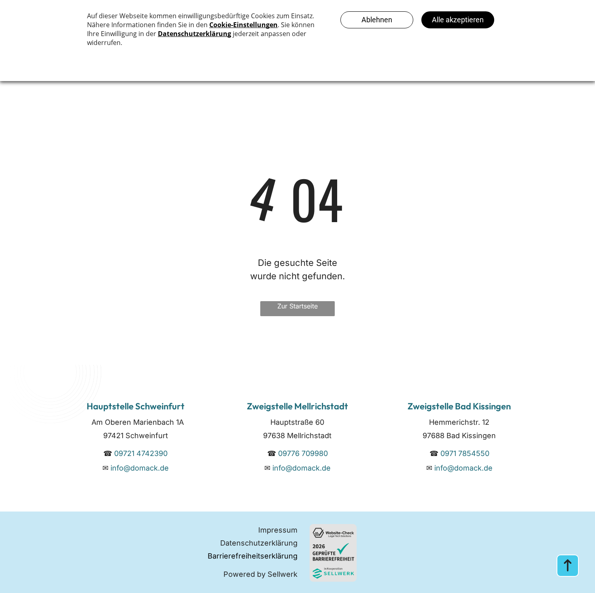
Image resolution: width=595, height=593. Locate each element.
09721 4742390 (141, 453)
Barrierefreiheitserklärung (253, 556)
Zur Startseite (297, 306)
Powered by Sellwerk (260, 574)
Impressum (278, 530)
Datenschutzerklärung (259, 543)
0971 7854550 (464, 453)
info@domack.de (139, 468)
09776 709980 (303, 453)
